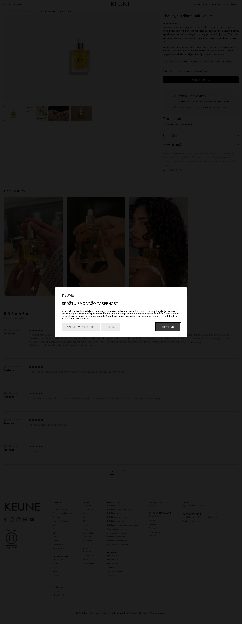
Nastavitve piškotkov (80, 326)
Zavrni (111, 326)
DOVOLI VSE (168, 326)
